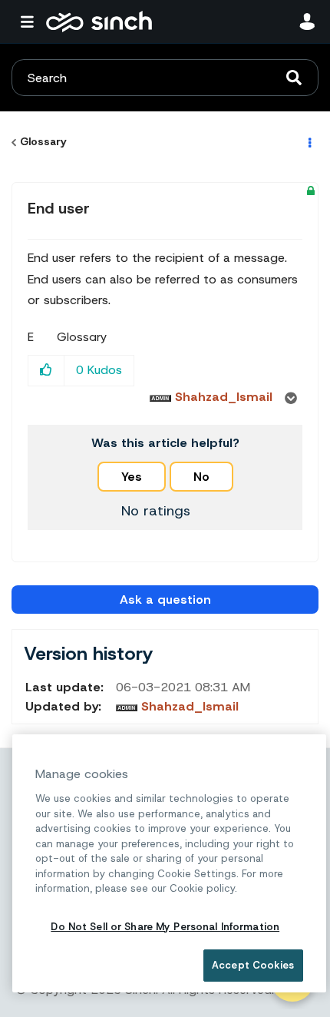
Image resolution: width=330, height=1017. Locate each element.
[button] (46, 371)
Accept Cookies (253, 965)
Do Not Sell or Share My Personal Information (165, 926)
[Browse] (30, 21)
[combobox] (165, 77)
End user (59, 208)
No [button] (201, 477)
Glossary (43, 141)
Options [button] (308, 142)
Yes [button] (131, 477)
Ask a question (165, 599)
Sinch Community (99, 21)
